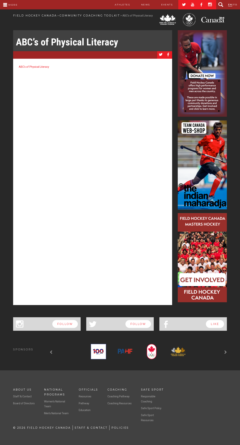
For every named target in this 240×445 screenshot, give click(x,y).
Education (85, 410)
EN (230, 4)
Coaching (117, 389)
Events (167, 4)
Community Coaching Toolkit (89, 15)
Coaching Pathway (118, 396)
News (145, 4)
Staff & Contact (22, 396)
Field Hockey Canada (35, 15)
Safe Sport (152, 389)
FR (235, 4)
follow (65, 324)
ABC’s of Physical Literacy (67, 42)
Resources (85, 396)
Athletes (122, 4)
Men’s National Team (56, 413)
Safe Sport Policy (151, 408)
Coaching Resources (119, 403)
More (13, 4)
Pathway (84, 403)
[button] (51, 352)
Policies (120, 427)
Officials (88, 389)
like (215, 324)
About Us (22, 389)
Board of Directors (24, 403)
